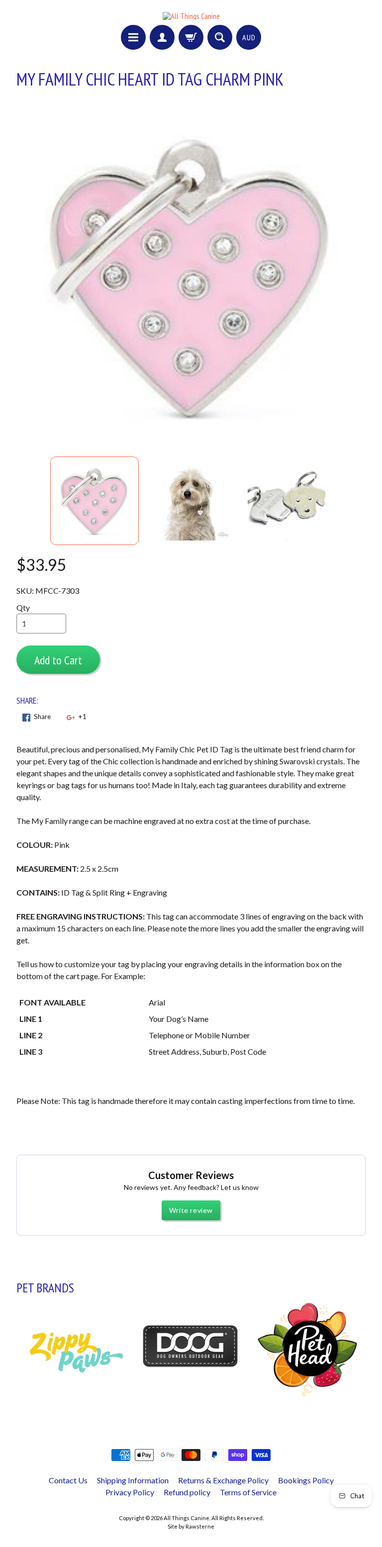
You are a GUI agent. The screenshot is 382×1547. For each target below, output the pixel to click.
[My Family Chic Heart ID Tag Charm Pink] (94, 500)
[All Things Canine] (191, 16)
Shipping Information (133, 1480)
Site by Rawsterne (191, 1526)
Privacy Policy (129, 1492)
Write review (191, 1210)
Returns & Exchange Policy (223, 1480)
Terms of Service (248, 1492)
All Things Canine (186, 1518)
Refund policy (187, 1492)
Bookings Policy (306, 1480)
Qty (23, 607)
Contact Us (68, 1480)
